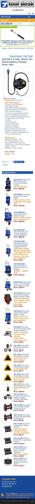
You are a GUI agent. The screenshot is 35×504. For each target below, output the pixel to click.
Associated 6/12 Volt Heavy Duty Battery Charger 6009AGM (21, 233)
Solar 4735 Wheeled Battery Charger (22, 388)
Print (25, 56)
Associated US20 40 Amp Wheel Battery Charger (22, 316)
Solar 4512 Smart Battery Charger (21, 368)
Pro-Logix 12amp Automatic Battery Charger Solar (22, 417)
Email (30, 56)
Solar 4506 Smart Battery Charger (21, 358)
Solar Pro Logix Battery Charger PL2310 (22, 429)
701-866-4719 (17, 10)
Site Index (32, 501)
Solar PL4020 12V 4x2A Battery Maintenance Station (21, 462)
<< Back (5, 165)
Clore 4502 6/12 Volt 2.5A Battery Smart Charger (21, 348)
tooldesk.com (13, 500)
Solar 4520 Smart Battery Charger (21, 378)
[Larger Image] (18, 82)
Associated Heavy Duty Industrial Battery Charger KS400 (22, 299)
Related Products (16, 56)
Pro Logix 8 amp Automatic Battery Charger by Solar (22, 407)
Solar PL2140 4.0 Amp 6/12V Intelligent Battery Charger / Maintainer (22, 397)
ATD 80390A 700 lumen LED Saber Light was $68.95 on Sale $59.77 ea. (17, 42)
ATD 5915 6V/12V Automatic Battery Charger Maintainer (22, 334)
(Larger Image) (11, 98)
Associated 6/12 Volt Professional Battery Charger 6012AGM (22, 251)
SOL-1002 (30, 48)
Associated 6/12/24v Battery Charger (22, 216)
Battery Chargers (20, 48)
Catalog (4, 48)
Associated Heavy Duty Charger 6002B (22, 200)
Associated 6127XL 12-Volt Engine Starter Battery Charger (22, 284)
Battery (10, 48)
